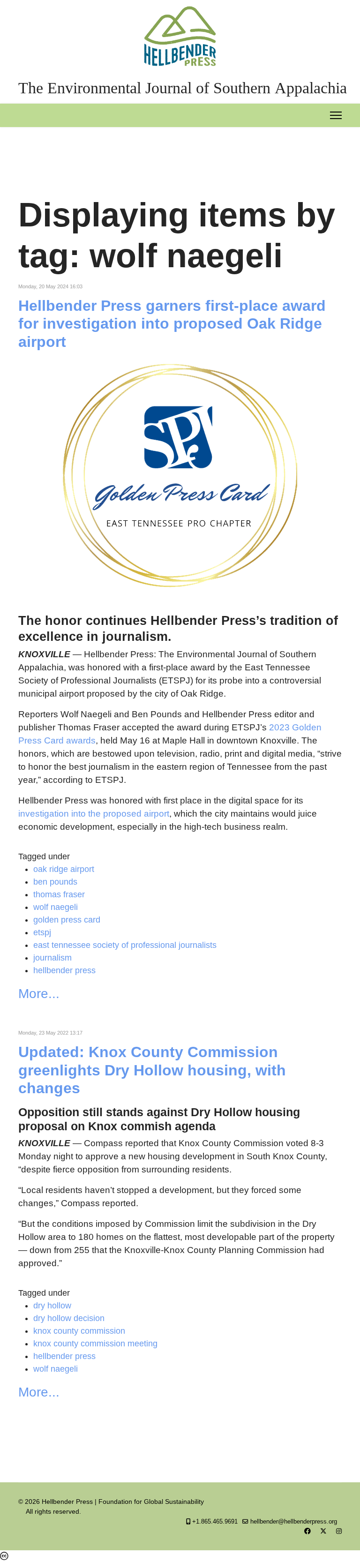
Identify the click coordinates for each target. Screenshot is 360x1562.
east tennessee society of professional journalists (125, 945)
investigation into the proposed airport (93, 814)
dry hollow (52, 1305)
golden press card (66, 919)
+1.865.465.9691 (215, 1521)
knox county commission (79, 1331)
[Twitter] (323, 1531)
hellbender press (64, 970)
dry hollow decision (69, 1318)
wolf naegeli (55, 907)
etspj (42, 932)
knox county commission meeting (95, 1343)
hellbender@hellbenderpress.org (293, 1521)
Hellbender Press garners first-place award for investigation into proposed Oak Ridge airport (172, 323)
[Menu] (336, 115)
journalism (52, 957)
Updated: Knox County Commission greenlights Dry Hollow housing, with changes (152, 1070)
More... (39, 993)
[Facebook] (307, 1531)
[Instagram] (339, 1531)
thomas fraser (59, 894)
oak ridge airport (63, 869)
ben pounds (55, 881)
